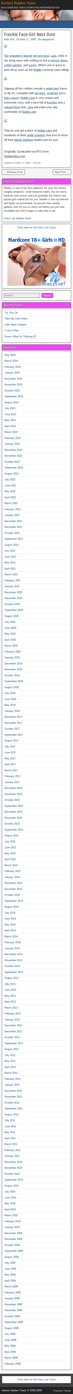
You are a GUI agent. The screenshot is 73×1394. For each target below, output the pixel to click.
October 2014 (12, 894)
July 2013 (9, 984)
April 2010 (10, 1209)
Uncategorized (46, 39)
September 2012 (13, 1043)
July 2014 (9, 912)
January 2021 (12, 586)
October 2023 (12, 390)
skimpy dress (59, 60)
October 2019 (12, 675)
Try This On (11, 312)
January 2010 (12, 1227)
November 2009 (13, 1239)
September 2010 (13, 1179)
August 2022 (11, 473)
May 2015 (10, 853)
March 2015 (11, 865)
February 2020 (12, 651)
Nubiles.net (28, 111)
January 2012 (12, 1084)
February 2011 (12, 1150)
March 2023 (11, 432)
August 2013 (11, 977)
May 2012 (10, 1061)
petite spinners (36, 135)
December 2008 (13, 1304)
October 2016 (12, 799)
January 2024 (12, 372)
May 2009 (10, 1274)
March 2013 (11, 1007)
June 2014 (10, 918)
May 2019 (10, 705)
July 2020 (9, 621)
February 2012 (12, 1078)
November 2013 (13, 960)
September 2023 (13, 396)
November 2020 (13, 598)
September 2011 (13, 1108)
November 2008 (13, 1310)
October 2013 (12, 966)
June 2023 (10, 414)
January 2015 (12, 877)
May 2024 (10, 355)
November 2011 (13, 1096)
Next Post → (62, 172)
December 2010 (13, 1162)
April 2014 (10, 930)
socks (33, 65)
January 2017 (12, 782)
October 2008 (12, 1316)
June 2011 (10, 1126)
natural (8, 107)
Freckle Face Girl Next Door (29, 34)
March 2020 (11, 645)
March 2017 (11, 770)
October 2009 (12, 1245)
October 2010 (12, 1173)
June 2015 (10, 847)
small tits (52, 93)
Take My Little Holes (16, 318)
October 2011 (11, 1102)
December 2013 (13, 954)
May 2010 (10, 1203)
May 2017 (10, 758)
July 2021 (9, 550)
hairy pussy (11, 97)
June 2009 (10, 1268)
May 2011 (9, 1132)
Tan (6, 55)
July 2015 (9, 841)
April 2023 (10, 426)
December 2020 (13, 592)
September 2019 (13, 681)
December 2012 (13, 1025)
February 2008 (12, 1363)
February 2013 (12, 1013)
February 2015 (12, 871)
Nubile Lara (27, 97)
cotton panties (13, 65)
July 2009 (9, 1262)
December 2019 (13, 663)
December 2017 (13, 716)
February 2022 (12, 509)
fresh (16, 107)
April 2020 (10, 639)
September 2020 (13, 610)
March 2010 (11, 1215)
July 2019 (9, 693)
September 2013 (13, 972)
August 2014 (11, 906)
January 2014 (12, 948)
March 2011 (11, 1144)
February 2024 (12, 366)
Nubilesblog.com (14, 156)
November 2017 (13, 722)
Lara (53, 55)
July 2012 (9, 1055)
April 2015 (10, 859)
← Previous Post (13, 172)
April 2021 (10, 568)
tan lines (40, 93)
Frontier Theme (62, 1390)
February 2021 (12, 580)
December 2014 (13, 883)
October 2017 (12, 728)
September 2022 (13, 467)
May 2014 (10, 924)
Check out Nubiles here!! (18, 218)
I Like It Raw (11, 330)
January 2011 (11, 1156)
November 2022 (13, 455)
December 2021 (13, 521)
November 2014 (13, 889)
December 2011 (13, 1090)
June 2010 (10, 1197)
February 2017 (12, 776)
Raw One (9, 39)
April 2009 (10, 1280)
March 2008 (11, 1357)
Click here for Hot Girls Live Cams (36, 227)
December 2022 (13, 449)
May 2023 (10, 420)
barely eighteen (23, 139)
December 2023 (13, 378)
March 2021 (11, 574)
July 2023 (9, 408)
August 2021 (11, 544)
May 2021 (10, 562)
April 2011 (10, 1138)
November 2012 (13, 1031)
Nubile (37, 69)
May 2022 (10, 491)
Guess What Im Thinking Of (20, 336)
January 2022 (12, 515)
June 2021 (10, 556)
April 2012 (10, 1067)
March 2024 (11, 360)
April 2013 (10, 1001)
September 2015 (13, 829)
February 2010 (12, 1221)
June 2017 (10, 752)
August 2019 (11, 687)
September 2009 (13, 1250)
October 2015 (12, 823)
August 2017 (11, 740)
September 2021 (13, 538)
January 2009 (12, 1298)
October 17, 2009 (26, 39)
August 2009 (11, 1256)
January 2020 (12, 657)
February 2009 (12, 1292)
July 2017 (9, 746)
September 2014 (13, 900)
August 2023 (11, 402)
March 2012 (11, 1072)
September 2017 (13, 734)
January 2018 (12, 711)
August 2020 (11, 616)
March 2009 (11, 1286)
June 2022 (10, 485)
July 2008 (9, 1334)
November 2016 (13, 794)
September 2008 (13, 1322)
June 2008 (10, 1340)
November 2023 (13, 384)
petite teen (52, 88)
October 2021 (12, 533)
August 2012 (11, 1049)
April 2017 (10, 764)
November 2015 (13, 817)
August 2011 (11, 1114)
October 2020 (12, 604)
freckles (52, 102)
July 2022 (9, 479)
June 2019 (10, 699)
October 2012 (12, 1037)
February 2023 (12, 438)
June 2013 (10, 989)
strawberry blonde (20, 55)
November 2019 (13, 669)
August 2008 (11, 1328)
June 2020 (10, 627)
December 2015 (13, 811)
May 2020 (10, 633)
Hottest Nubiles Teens (18, 3)
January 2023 (12, 443)
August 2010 (11, 1185)
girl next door (41, 55)
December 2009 (13, 1233)
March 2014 (11, 936)
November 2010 (13, 1167)
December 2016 (13, 788)
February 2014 (12, 942)
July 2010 (9, 1191)
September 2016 (13, 805)
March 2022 (11, 503)
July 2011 (9, 1120)
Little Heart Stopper (15, 324)
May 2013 (10, 995)
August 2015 (11, 835)
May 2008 (10, 1345)
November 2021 (13, 526)
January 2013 (12, 1019)
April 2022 (10, 497)
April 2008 (10, 1351)
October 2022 (12, 461)
